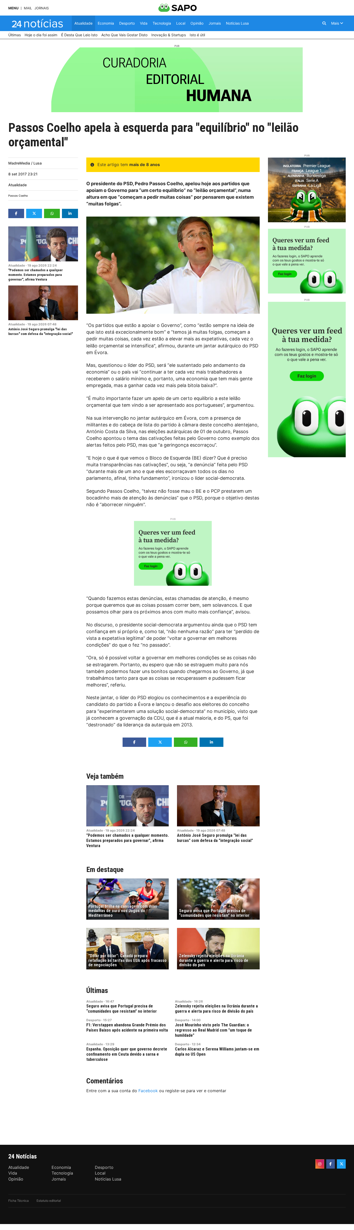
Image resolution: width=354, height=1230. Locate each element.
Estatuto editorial (49, 1201)
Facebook (148, 1090)
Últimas (97, 990)
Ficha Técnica (18, 1201)
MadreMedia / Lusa (25, 163)
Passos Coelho (18, 195)
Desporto (93, 1020)
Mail (28, 8)
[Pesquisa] (324, 23)
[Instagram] (319, 1164)
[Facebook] (330, 1164)
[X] (341, 1164)
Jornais (41, 8)
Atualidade (17, 185)
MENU (13, 8)
